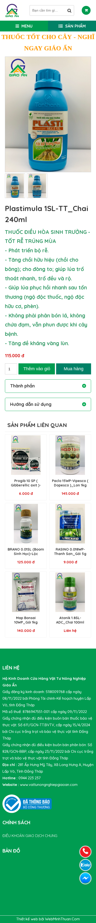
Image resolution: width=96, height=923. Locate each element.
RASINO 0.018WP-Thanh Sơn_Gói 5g (70, 551)
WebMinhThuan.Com (62, 919)
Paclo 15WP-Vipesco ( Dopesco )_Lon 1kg (70, 483)
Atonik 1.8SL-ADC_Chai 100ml (70, 620)
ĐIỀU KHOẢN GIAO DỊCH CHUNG (29, 835)
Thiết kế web (27, 919)
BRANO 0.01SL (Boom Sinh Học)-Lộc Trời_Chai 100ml (26, 553)
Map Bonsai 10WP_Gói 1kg (26, 620)
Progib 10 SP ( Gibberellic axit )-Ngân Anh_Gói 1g (26, 485)
